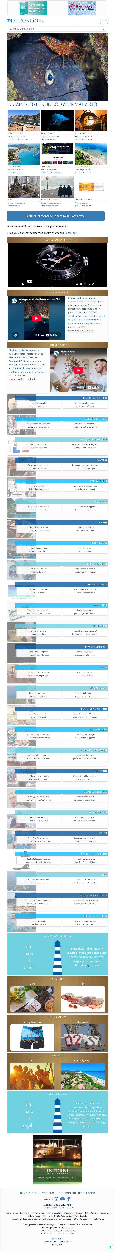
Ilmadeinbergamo (50, 1208)
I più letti (54, 1193)
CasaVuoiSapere (66, 1208)
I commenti (69, 1193)
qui (89, 965)
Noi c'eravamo (86, 1193)
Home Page (70, 232)
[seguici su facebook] (68, 1199)
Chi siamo (41, 1193)
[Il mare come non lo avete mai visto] (57, 67)
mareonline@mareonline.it (81, 330)
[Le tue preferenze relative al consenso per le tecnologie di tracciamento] (110, 1247)
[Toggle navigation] (104, 21)
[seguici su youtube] (62, 1199)
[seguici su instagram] (56, 1199)
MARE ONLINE (57, 1239)
